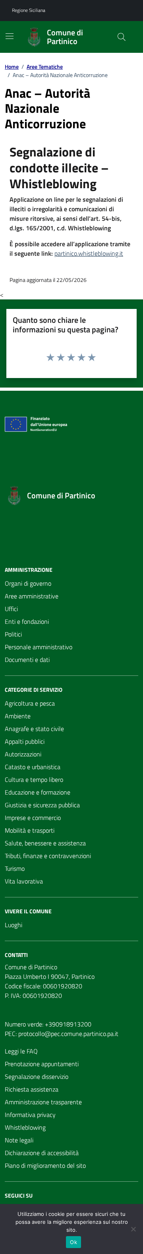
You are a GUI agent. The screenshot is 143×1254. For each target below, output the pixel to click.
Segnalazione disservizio (36, 1076)
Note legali (19, 1140)
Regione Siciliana (28, 10)
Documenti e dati (27, 659)
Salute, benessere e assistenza (45, 843)
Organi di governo (28, 583)
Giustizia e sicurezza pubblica (42, 805)
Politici (13, 634)
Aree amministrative (31, 596)
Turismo (15, 868)
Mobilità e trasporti (29, 830)
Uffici (11, 608)
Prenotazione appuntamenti (42, 1064)
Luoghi (13, 925)
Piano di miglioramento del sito (45, 1165)
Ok (73, 1242)
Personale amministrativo (38, 647)
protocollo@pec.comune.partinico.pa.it (68, 1033)
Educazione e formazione (37, 792)
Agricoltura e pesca (30, 703)
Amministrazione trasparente (43, 1102)
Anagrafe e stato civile (34, 728)
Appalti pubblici (24, 741)
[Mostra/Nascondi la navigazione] (9, 36)
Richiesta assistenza (31, 1089)
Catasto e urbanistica (32, 767)
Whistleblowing (25, 1127)
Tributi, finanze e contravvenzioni (48, 855)
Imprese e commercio (33, 817)
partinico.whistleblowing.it (88, 253)
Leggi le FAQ (21, 1051)
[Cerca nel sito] (121, 36)
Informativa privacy (30, 1114)
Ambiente (18, 716)
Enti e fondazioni (27, 621)
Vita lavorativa (24, 881)
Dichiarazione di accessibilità (42, 1153)
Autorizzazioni (23, 754)
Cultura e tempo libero (34, 779)
